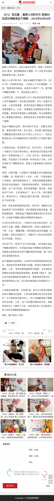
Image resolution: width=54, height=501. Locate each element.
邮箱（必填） (34, 456)
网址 (31, 462)
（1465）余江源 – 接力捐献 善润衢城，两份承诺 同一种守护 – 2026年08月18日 (13, 396)
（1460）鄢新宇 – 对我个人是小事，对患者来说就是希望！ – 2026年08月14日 (13, 437)
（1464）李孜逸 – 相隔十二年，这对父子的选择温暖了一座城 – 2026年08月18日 (40, 396)
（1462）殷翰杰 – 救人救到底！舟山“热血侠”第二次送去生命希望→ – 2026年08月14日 (13, 416)
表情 (48, 486)
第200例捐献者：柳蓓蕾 (40, 364)
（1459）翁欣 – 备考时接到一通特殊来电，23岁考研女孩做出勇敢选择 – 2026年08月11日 (40, 437)
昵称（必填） (34, 450)
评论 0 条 (36, 23)
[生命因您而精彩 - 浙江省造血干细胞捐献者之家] (27, 4)
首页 (3, 8)
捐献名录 (10, 8)
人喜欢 (11, 323)
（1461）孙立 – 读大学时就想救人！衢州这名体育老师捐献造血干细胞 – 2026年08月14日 (40, 416)
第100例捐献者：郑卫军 (14, 364)
